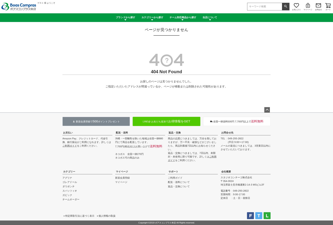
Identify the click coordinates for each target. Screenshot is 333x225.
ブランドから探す (125, 17)
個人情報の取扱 (107, 215)
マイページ (308, 10)
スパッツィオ (69, 190)
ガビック (67, 195)
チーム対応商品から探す (183, 17)
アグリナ (67, 177)
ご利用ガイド (69, 145)
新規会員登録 (122, 177)
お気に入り (296, 10)
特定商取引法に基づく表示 (79, 215)
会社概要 (226, 171)
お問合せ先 (227, 132)
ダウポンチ (68, 186)
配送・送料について (179, 182)
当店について (210, 17)
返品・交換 (175, 132)
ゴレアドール (69, 182)
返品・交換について (179, 186)
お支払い (68, 132)
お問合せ (318, 10)
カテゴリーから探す (152, 17)
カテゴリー (69, 171)
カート (328, 10)
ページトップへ (267, 110)
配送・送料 (122, 132)
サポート (173, 171)
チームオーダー (70, 199)
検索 (285, 6)
